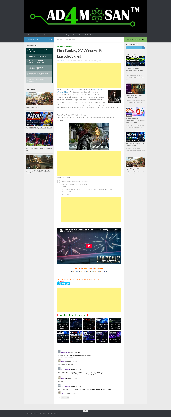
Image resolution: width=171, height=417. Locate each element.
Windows (46, 35)
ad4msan (62, 61)
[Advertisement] (89, 75)
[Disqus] (89, 371)
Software (29, 35)
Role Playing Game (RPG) (66, 40)
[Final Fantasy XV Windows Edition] (63, 285)
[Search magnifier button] (143, 47)
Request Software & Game (74, 35)
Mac (62, 35)
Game (38, 35)
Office (55, 35)
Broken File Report (91, 35)
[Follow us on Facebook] (51, 40)
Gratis (67, 397)
